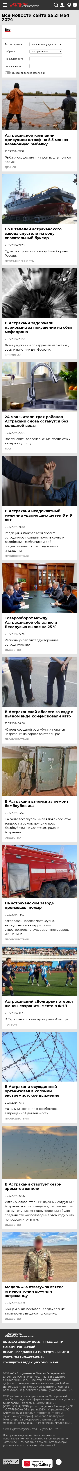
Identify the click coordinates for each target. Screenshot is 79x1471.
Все (7, 29)
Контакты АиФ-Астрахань (23, 1357)
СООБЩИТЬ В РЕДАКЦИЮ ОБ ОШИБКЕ (30, 1362)
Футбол (11, 1024)
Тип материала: (13, 44)
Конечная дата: (13, 66)
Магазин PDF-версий (19, 1347)
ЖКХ (8, 448)
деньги (10, 167)
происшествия (17, 556)
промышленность (19, 261)
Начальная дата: (14, 58)
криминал (13, 355)
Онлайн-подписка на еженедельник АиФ (36, 1352)
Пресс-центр (53, 1341)
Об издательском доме (21, 1341)
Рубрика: (10, 51)
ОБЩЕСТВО (13, 650)
